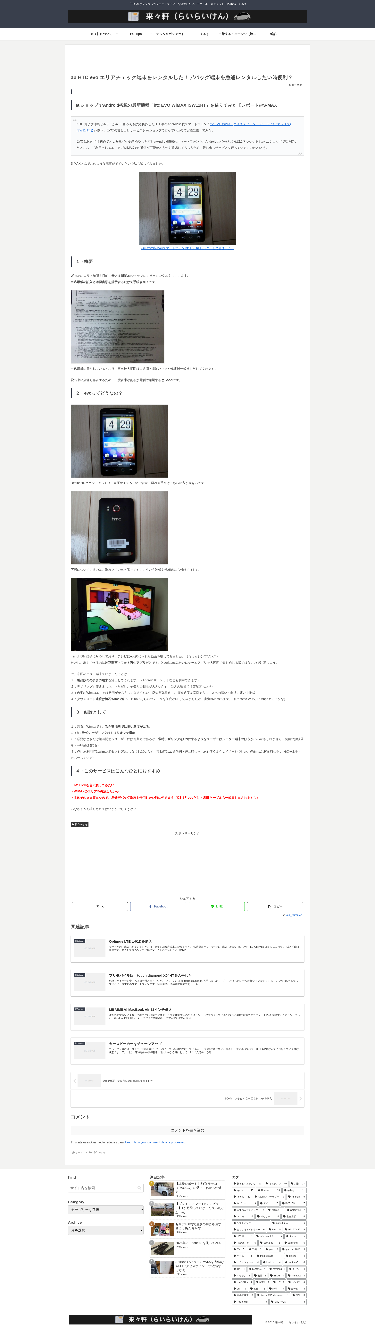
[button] (275, 906)
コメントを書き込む (187, 1130)
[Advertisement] (187, 60)
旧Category (81, 824)
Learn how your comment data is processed (155, 1142)
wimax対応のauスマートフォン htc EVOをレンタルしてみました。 (187, 248)
